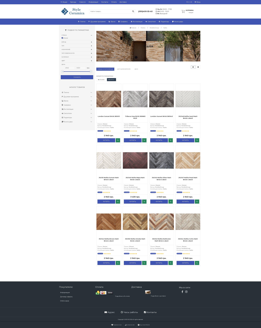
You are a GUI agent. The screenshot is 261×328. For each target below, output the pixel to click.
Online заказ (64, 301)
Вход (198, 2)
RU (187, 2)
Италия (101, 79)
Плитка (82, 22)
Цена (136, 69)
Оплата (114, 2)
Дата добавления (123, 69)
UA (191, 2)
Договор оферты (66, 297)
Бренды (73, 2)
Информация (93, 2)
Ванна (113, 22)
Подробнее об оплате (122, 296)
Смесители (152, 22)
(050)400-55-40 (145, 11)
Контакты (104, 2)
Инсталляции (137, 22)
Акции (65, 2)
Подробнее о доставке (158, 296)
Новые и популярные (105, 69)
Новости (82, 2)
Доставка (123, 2)
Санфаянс (124, 22)
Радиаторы (165, 22)
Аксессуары (178, 22)
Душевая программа (98, 22)
